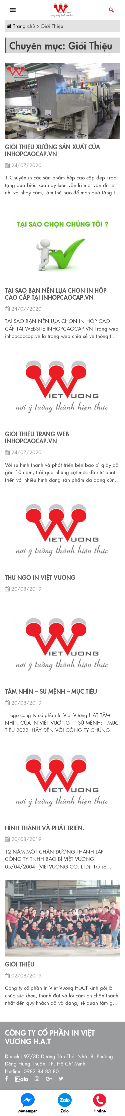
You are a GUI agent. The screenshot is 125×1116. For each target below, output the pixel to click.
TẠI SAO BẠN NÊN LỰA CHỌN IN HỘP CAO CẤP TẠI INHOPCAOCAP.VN (56, 294)
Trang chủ (23, 25)
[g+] (49, 1078)
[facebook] (6, 1078)
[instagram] (37, 1078)
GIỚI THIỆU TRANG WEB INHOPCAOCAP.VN (37, 437)
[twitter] (61, 1078)
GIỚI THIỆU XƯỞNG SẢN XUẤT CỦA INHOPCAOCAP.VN (52, 150)
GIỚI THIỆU (19, 964)
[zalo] (21, 1078)
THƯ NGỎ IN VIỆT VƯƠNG (40, 577)
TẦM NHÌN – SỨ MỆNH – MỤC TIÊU (51, 691)
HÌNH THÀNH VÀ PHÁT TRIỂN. (44, 828)
